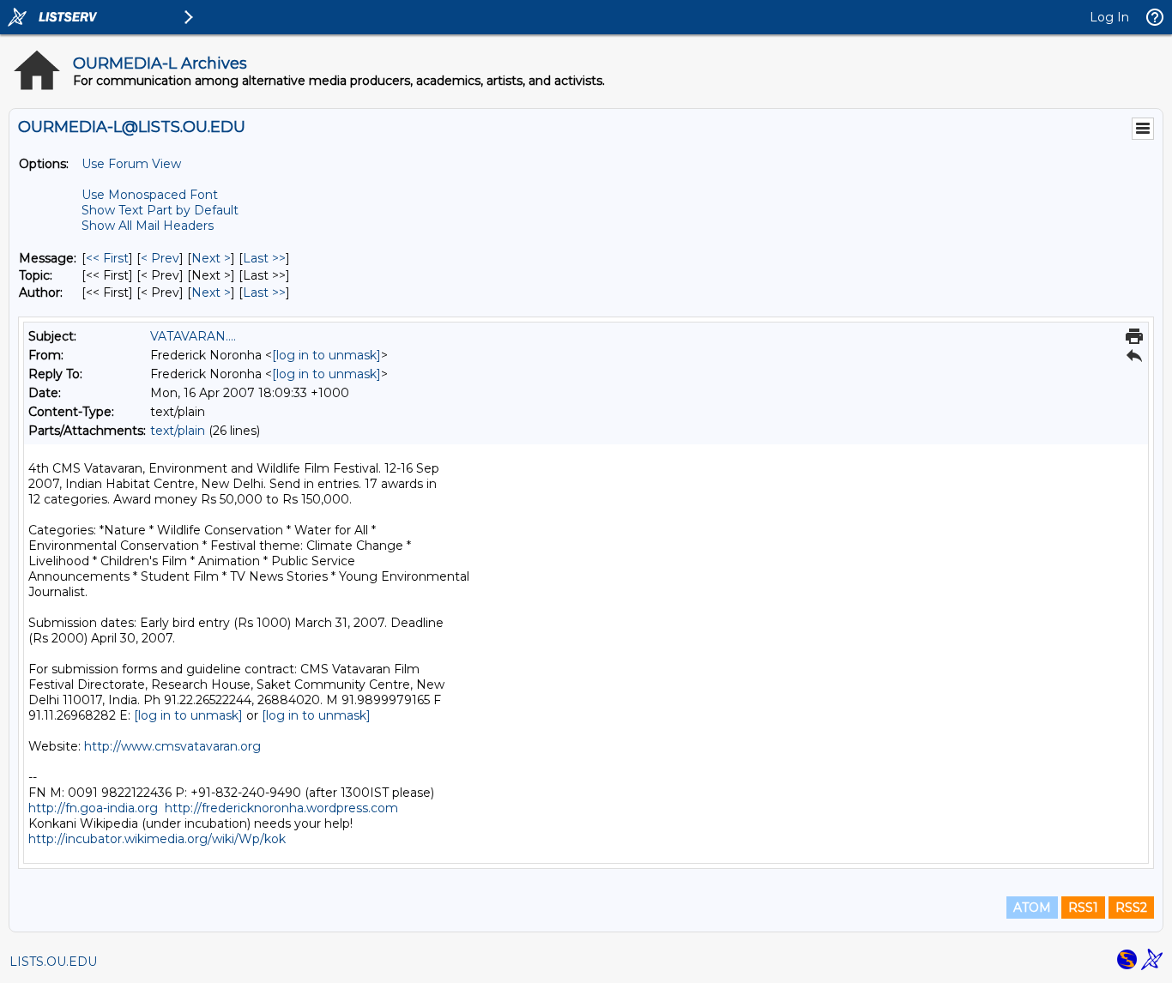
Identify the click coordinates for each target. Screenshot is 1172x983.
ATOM (1032, 907)
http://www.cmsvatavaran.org (172, 746)
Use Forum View (131, 164)
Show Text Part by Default (160, 210)
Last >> (264, 258)
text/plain (177, 430)
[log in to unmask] (326, 355)
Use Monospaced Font (150, 194)
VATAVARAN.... (193, 336)
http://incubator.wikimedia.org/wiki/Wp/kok (157, 839)
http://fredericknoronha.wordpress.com (281, 808)
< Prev (160, 258)
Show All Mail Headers (148, 225)
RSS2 (1131, 907)
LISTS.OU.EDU (53, 961)
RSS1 (1083, 907)
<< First (107, 258)
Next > (211, 258)
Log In (1109, 17)
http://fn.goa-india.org (93, 808)
